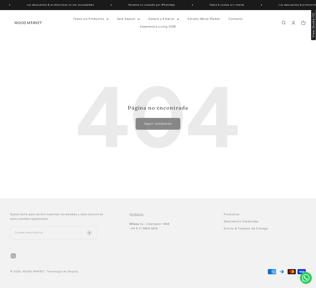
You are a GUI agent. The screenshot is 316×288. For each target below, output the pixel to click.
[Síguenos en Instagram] (13, 256)
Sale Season (126, 18)
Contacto (236, 18)
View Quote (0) (313, 25)
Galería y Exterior (161, 18)
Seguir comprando (158, 123)
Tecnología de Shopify (62, 271)
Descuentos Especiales (241, 221)
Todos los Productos (88, 18)
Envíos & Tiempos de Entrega (246, 228)
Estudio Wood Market (204, 18)
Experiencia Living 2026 (158, 26)
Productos (231, 214)
